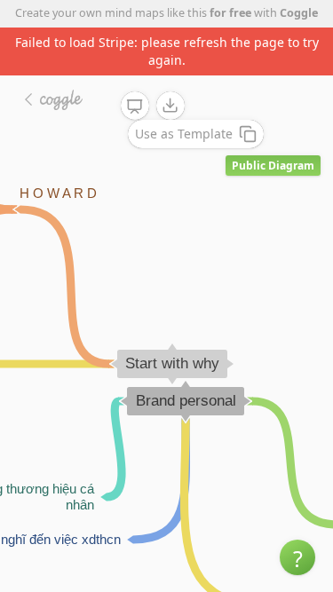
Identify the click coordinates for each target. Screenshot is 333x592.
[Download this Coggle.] (170, 105)
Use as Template (184, 133)
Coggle (299, 12)
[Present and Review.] (135, 106)
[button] (297, 557)
